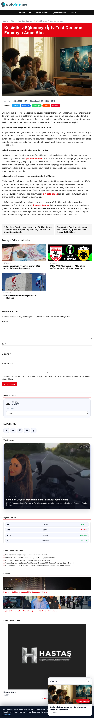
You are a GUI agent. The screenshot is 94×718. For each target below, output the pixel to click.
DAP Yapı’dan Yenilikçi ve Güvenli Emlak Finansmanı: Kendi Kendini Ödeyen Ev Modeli (37, 566)
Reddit (46, 106)
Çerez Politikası (59, 13)
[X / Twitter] (13, 430)
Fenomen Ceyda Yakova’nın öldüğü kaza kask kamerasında (27, 560)
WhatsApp (36, 106)
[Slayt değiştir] (42, 698)
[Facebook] (6, 430)
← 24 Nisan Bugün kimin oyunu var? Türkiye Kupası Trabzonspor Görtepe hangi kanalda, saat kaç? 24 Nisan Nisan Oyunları (28, 229)
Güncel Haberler (24, 13)
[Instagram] (20, 430)
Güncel (13, 21)
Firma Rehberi (42, 13)
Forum (73, 13)
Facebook (25, 106)
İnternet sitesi (8, 363)
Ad (4, 344)
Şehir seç (10, 409)
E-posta (6, 354)
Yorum (5, 321)
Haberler (5, 21)
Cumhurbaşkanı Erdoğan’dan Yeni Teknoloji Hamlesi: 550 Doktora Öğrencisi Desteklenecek (39, 563)
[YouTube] (27, 430)
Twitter (16, 106)
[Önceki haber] (81, 447)
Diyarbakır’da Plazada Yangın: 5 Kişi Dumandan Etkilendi (26, 555)
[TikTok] (33, 430)
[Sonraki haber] (86, 447)
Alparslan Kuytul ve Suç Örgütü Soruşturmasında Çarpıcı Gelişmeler (31, 557)
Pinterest (55, 106)
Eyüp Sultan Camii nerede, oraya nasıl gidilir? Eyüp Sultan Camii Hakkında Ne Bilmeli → (72, 229)
